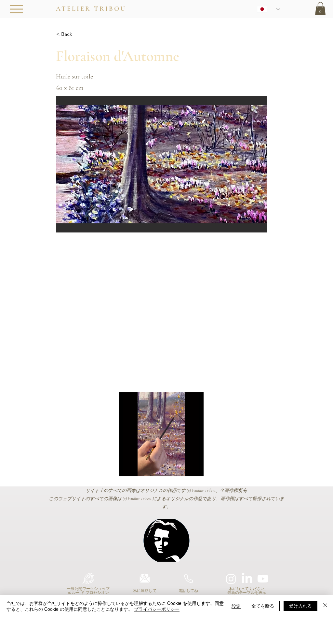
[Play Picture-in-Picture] (184, 467)
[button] (320, 8)
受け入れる (300, 605)
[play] (253, 226)
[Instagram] (231, 578)
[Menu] (16, 9)
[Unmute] (138, 467)
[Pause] (127, 467)
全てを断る (262, 605)
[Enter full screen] (195, 467)
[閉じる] (325, 606)
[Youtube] (263, 578)
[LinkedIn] (247, 578)
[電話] (188, 578)
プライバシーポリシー (157, 609)
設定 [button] (236, 606)
